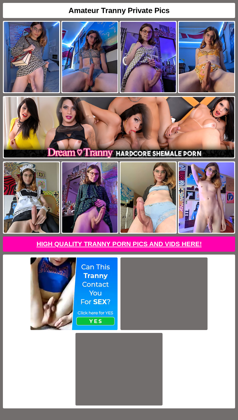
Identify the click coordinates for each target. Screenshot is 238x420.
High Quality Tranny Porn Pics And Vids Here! (119, 244)
